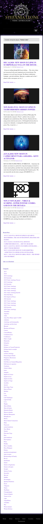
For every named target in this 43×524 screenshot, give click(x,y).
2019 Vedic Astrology (10, 286)
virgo (5, 498)
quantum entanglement (10, 452)
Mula (5, 423)
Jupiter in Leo (7, 376)
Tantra (5, 488)
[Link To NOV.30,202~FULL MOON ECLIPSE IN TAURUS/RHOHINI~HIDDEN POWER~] (21, 96)
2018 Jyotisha (7, 278)
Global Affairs (8, 368)
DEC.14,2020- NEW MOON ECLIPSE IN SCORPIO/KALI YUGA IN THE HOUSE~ (20, 63)
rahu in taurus (7, 454)
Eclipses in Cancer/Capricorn (12, 347)
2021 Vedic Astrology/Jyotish (12, 292)
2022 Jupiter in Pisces (10, 297)
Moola (6, 418)
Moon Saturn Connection (11, 421)
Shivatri (6, 475)
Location (30, 519)
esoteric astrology (9, 353)
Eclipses (6, 345)
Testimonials (21, 521)
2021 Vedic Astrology (10, 290)
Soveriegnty (7, 479)
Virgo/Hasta (7, 500)
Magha (6, 404)
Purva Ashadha (8, 446)
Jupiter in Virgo (8, 381)
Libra (5, 395)
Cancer (6, 330)
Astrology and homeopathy (11, 322)
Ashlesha (6, 320)
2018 (5, 274)
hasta (5, 370)
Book (24, 519)
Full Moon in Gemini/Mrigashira (13, 362)
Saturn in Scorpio (8, 467)
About (10, 519)
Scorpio (6, 469)
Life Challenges (8, 397)
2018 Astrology (8, 276)
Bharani (6, 326)
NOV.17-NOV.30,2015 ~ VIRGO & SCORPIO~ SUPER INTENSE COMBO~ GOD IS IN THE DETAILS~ (20, 203)
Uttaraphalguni (8, 492)
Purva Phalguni (8, 448)
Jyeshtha (6, 383)
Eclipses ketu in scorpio (10, 349)
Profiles (6, 444)
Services (17, 519)
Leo (5, 393)
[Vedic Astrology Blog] (21, 13)
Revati (6, 458)
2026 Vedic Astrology (10, 309)
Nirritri (6, 431)
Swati (5, 484)
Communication (8, 334)
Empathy (6, 351)
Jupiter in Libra (8, 379)
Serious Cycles (8, 471)
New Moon (7, 429)
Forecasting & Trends (9, 355)
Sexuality (6, 473)
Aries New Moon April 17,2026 (12, 318)
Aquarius (6, 313)
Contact (38, 519)
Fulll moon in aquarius (10, 364)
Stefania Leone (19, 67)
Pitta (5, 435)
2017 (5, 271)
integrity (6, 372)
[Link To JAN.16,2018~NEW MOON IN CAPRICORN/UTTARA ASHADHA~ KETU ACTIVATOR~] (21, 143)
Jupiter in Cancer (8, 374)
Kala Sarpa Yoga (8, 387)
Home (4, 519)
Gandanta (6, 366)
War (5, 505)
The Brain (6, 490)
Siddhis (6, 477)
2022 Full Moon (8, 295)
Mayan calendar (8, 412)
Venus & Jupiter (8, 494)
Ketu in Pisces (8, 389)
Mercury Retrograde (9, 414)
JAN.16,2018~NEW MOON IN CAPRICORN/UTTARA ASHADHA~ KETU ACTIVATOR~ (21, 156)
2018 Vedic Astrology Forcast (12, 280)
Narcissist (6, 425)
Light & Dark (7, 400)
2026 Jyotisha (7, 307)
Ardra (5, 316)
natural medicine (8, 427)
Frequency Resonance (10, 358)
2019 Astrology (8, 282)
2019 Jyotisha (7, 284)
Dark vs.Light (7, 339)
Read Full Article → (9, 82)
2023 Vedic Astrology (10, 303)
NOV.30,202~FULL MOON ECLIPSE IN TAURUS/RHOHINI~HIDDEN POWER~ (20, 108)
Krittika (6, 391)
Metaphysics (7, 416)
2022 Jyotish (7, 299)
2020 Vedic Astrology (10, 288)
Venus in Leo (7, 496)
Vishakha (6, 502)
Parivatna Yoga (8, 433)
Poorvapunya (7, 439)
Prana (5, 442)
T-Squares (6, 486)
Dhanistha (7, 341)
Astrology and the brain (10, 324)
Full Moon (7, 360)
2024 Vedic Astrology (10, 305)
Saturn (5, 463)
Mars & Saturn (8, 408)
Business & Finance (9, 328)
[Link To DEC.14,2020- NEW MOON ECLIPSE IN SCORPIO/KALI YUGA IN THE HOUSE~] (21, 51)
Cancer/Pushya (8, 332)
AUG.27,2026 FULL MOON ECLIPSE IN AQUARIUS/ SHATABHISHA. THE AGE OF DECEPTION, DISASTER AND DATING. (21, 238)
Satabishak (7, 460)
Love (5, 402)
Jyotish (6, 385)
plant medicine (8, 437)
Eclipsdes (6, 343)
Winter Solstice (8, 509)
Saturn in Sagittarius (9, 465)
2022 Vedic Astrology (10, 301)
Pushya (6, 450)
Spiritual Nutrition (9, 481)
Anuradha (6, 311)
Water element (8, 507)
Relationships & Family (10, 456)
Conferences (7, 337)
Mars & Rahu (7, 406)
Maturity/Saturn (8, 410)
